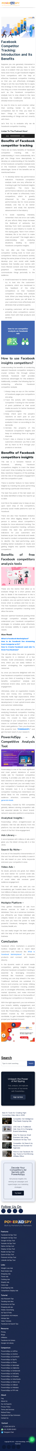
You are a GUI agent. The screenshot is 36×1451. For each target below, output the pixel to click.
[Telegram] (21, 1211)
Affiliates (4, 1338)
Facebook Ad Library (8, 1340)
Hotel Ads (4, 1285)
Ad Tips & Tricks (6, 1313)
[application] (18, 136)
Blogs (3, 1335)
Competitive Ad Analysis (9, 1315)
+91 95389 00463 (10, 1429)
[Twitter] (3, 1211)
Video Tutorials (6, 1321)
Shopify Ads (5, 1282)
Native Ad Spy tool (7, 1246)
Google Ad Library (7, 1343)
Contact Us (4, 1418)
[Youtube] (9, 1211)
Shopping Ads (5, 1274)
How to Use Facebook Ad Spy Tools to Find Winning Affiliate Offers (23, 1154)
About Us (4, 1401)
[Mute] (27, 136)
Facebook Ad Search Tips (9, 1324)
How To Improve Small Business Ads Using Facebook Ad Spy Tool (22, 1137)
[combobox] (14, 1063)
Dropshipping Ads (7, 1288)
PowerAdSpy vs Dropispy (10, 1376)
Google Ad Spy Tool (8, 1241)
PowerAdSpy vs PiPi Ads (9, 1390)
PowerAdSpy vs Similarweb (10, 1371)
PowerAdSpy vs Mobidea (9, 1388)
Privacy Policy (5, 1407)
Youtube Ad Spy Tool (8, 1243)
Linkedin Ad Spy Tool (8, 1260)
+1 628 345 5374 (9, 1427)
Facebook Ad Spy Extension (10, 1415)
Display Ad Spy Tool (8, 1249)
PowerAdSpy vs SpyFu (9, 1360)
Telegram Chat (9, 1432)
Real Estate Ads (6, 1271)
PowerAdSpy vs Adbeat (9, 1385)
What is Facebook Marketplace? (15, 638)
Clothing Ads (5, 1279)
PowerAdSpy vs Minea (9, 1362)
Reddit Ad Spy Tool (7, 1252)
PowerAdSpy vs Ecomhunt (10, 1357)
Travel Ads (4, 1277)
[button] (28, 4)
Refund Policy (5, 1412)
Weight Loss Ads (7, 1268)
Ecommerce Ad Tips (8, 1304)
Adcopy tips (5, 1318)
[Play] (4, 136)
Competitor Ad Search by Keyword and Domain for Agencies (23, 1145)
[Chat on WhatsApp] (32, 1439)
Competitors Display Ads (9, 1291)
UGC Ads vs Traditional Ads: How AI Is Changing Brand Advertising (22, 1129)
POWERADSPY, (24, 729)
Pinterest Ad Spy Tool (8, 1257)
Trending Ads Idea (7, 1301)
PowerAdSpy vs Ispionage (10, 1365)
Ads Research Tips (7, 1299)
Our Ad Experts (6, 1404)
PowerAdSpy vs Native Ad (10, 1382)
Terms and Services (7, 1410)
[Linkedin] (15, 1211)
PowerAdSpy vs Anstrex (9, 1354)
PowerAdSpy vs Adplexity (10, 1368)
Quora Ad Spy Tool (7, 1255)
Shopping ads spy (7, 1307)
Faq (2, 1398)
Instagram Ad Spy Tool (9, 1238)
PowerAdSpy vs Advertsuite (11, 1379)
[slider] (31, 136)
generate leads (7, 800)
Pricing (3, 1332)
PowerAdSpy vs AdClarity (10, 1374)
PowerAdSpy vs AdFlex (9, 1351)
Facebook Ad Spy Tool (8, 1235)
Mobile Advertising (7, 1310)
